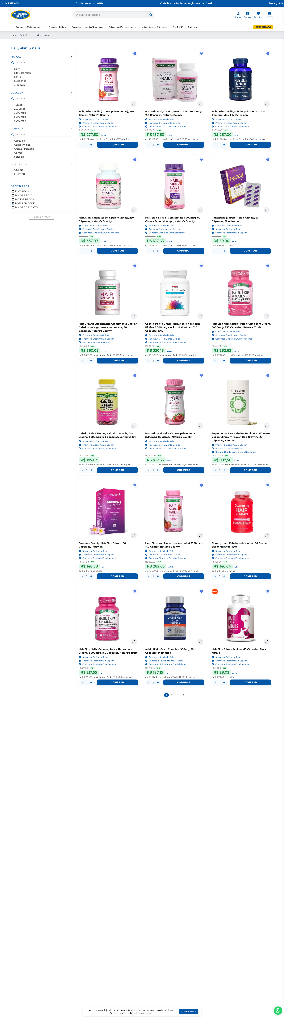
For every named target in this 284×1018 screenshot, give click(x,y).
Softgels (19, 156)
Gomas (18, 152)
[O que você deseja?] (150, 14)
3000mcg (20, 112)
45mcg (18, 104)
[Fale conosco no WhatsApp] (278, 1010)
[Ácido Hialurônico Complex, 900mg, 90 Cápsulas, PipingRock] (174, 618)
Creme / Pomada (24, 148)
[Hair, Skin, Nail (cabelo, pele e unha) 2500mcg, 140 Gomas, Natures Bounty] (174, 511)
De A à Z (23, 35)
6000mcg (20, 120)
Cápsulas (19, 140)
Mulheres (19, 173)
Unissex (19, 169)
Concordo (188, 1011)
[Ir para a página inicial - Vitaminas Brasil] (20, 14)
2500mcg (20, 108)
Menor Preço (24, 199)
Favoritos (22, 191)
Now (17, 68)
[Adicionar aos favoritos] (135, 54)
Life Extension (22, 72)
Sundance (20, 80)
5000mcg (20, 116)
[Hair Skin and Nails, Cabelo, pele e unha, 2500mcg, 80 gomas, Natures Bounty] (174, 402)
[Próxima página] (189, 695)
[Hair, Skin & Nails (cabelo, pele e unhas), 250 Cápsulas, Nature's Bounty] (108, 186)
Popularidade (25, 203)
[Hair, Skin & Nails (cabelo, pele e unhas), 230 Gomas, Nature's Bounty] (108, 80)
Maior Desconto (26, 207)
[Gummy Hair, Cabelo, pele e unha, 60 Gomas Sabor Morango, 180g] (241, 511)
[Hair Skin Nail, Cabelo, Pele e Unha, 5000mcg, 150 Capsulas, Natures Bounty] (174, 80)
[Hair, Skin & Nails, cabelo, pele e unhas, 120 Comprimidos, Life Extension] (241, 80)
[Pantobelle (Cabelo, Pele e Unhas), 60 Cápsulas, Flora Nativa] (241, 186)
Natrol (17, 76)
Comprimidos (22, 144)
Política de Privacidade (139, 1013)
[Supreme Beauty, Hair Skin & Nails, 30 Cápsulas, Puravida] (108, 511)
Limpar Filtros (41, 217)
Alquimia (19, 84)
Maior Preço (23, 195)
